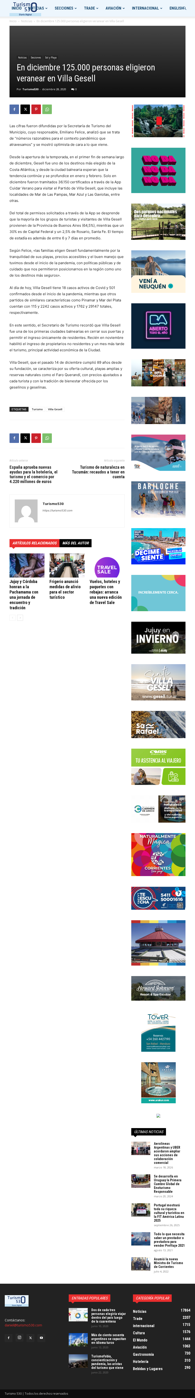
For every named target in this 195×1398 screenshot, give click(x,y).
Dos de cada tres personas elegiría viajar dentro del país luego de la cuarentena (108, 1315)
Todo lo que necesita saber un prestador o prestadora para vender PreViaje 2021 (169, 1239)
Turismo (37, 409)
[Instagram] (19, 1337)
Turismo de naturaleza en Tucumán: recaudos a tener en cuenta (98, 472)
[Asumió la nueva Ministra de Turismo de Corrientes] (140, 1264)
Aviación (113, 8)
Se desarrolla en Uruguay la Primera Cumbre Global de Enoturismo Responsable (167, 1183)
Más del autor (75, 543)
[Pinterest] (36, 109)
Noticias (36, 8)
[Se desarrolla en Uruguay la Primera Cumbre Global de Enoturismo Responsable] (140, 1181)
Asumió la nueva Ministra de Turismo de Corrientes (168, 1263)
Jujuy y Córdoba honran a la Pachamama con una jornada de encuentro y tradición (24, 594)
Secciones (64, 8)
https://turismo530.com (58, 510)
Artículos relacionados (34, 543)
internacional (145, 8)
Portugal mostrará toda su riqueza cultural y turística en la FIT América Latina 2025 (169, 1212)
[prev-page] (12, 618)
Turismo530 (30, 89)
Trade (89, 8)
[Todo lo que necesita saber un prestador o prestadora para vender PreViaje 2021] (140, 1239)
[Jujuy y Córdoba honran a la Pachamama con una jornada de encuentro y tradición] (27, 565)
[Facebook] (14, 109)
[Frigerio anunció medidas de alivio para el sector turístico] (66, 565)
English (177, 8)
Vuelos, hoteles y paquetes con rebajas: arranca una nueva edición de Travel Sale (106, 592)
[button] (184, 8)
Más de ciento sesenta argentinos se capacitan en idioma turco (108, 1339)
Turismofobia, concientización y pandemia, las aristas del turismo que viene (107, 1362)
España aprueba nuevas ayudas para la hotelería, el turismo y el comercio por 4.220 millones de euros (34, 474)
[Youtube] (41, 1338)
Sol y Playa (51, 57)
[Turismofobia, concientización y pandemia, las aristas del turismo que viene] (78, 1361)
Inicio (17, 8)
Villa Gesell (55, 409)
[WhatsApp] (47, 109)
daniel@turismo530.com (23, 1325)
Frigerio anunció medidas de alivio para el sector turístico (65, 589)
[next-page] (20, 618)
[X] (25, 109)
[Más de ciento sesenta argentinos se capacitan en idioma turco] (78, 1339)
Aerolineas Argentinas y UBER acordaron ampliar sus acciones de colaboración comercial (167, 1153)
